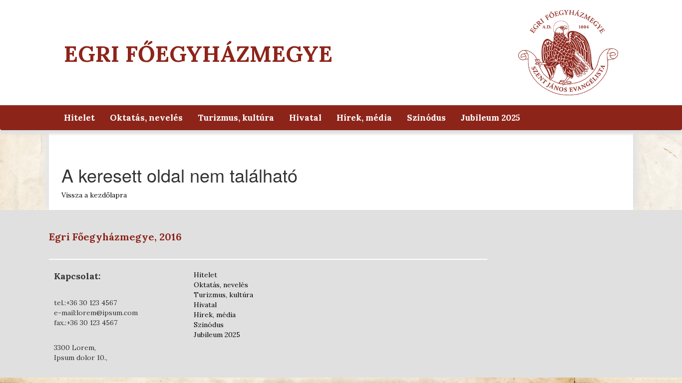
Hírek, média (364, 117)
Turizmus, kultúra (236, 117)
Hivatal (305, 117)
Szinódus (426, 117)
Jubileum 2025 (490, 117)
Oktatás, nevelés (146, 117)
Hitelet (79, 117)
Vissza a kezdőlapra (94, 195)
